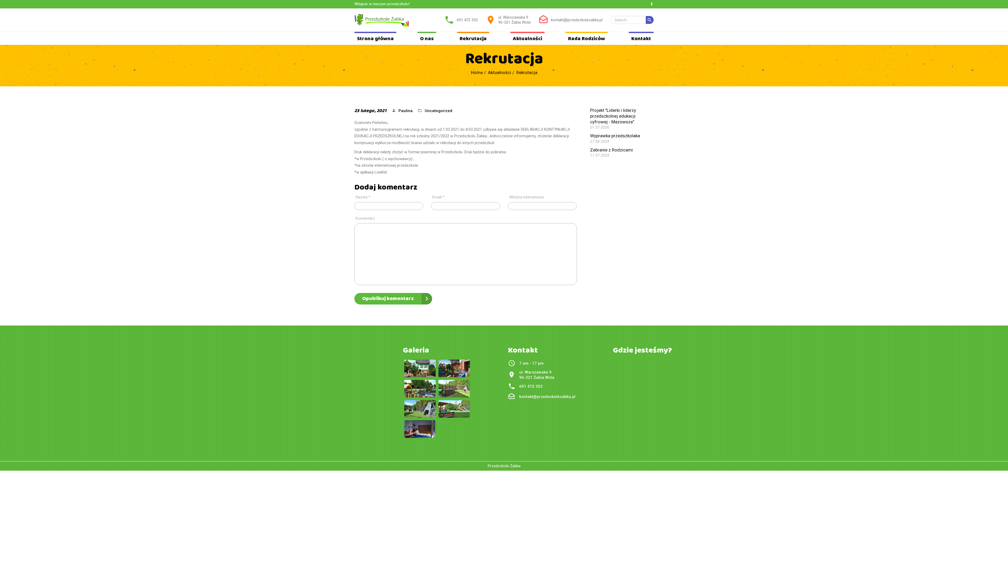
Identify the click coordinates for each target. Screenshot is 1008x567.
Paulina (405, 110)
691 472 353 (467, 20)
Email (438, 197)
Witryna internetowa (526, 197)
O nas (427, 39)
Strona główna (375, 39)
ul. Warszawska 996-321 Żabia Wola (514, 20)
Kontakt (641, 39)
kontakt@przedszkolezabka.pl (576, 20)
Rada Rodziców (586, 39)
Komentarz (365, 218)
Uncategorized (438, 110)
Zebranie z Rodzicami (611, 150)
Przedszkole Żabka (504, 466)
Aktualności (527, 39)
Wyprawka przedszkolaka (615, 135)
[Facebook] (652, 4)
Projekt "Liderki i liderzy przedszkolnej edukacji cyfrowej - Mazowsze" (613, 116)
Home (477, 72)
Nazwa (363, 197)
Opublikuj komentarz (388, 299)
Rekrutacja (473, 39)
